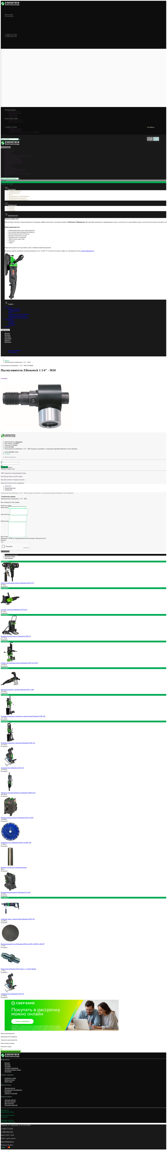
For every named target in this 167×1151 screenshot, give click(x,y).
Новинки (8, 152)
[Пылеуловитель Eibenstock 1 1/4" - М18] (36, 431)
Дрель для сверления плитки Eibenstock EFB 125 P (17, 583)
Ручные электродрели (12, 157)
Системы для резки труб (13, 163)
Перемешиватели (10, 171)
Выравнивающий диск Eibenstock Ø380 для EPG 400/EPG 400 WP (22, 944)
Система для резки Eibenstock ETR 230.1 (14, 609)
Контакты (8, 342)
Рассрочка (12, 324)
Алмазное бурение (11, 168)
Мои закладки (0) (14, 111)
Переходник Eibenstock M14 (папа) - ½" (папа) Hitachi (18, 969)
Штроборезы (9, 164)
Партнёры (8, 1091)
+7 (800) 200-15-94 (11, 36)
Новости (7, 340)
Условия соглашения (11, 1068)
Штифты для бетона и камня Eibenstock (14, 867)
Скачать (10, 304)
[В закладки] (9, 467)
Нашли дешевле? (10, 457)
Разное (7, 175)
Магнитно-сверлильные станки (15, 170)
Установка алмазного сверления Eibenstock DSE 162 (18, 743)
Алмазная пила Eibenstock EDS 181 (12, 768)
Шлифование (9, 154)
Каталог (7, 333)
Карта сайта (8, 1081)
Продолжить (5, 551)
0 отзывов (4, 378)
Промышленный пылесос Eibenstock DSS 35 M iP (17, 817)
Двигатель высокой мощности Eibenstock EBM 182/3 (18, 793)
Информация (12, 205)
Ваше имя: (4, 507)
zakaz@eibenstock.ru (87, 251)
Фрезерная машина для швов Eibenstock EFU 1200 (17, 689)
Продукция (11, 189)
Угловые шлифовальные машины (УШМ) (18, 156)
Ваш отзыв (4, 536)
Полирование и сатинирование (19, 196)
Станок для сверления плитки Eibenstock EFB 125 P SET (19, 663)
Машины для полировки (13, 159)
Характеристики (10, 488)
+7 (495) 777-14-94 (11, 34)
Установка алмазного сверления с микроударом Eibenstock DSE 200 (23, 716)
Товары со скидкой (11, 1093)
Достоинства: (5, 514)
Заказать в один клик (8, 469)
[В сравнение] (11, 467)
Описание (8, 486)
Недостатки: (5, 521)
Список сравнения (15, 113)
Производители (10, 1088)
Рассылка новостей (11, 1105)
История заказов (10, 1102)
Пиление (8, 166)
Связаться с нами (10, 1078)
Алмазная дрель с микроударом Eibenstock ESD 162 (18, 919)
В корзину (4, 467)
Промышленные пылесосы (13, 161)
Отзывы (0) (8, 490)
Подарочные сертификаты (13, 1090)
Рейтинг (3, 540)
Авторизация (9, 16)
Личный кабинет (10, 1100)
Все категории (9, 151)
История (11, 323)
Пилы (10, 194)
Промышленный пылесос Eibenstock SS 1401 (15, 892)
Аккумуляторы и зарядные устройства (17, 173)
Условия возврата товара (13, 1070)
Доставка (12, 321)
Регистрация (9, 14)
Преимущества (13, 215)
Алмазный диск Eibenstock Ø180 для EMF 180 (16, 842)
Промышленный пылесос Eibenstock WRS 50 (16, 636)
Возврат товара (10, 1080)
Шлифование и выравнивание (19, 200)
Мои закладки (9, 1103)
